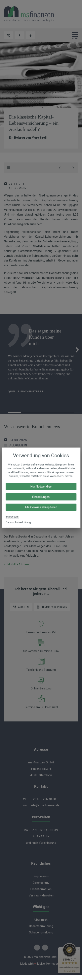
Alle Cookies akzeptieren (41, 507)
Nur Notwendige (41, 486)
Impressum (12, 516)
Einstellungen (41, 497)
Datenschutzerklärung (18, 522)
